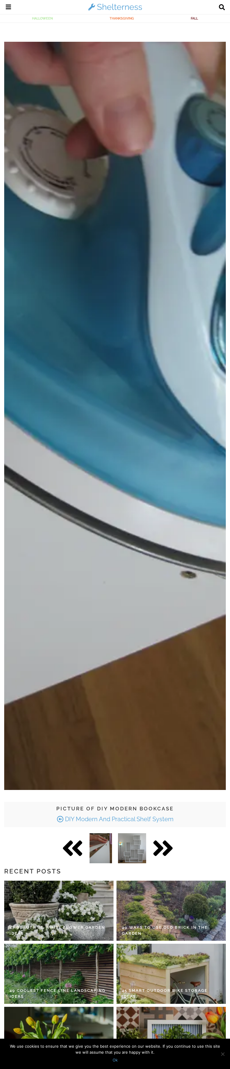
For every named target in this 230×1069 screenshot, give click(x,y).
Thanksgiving (122, 18)
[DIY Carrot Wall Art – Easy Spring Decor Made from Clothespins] (171, 1037)
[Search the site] (222, 8)
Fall (194, 18)
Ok (115, 1060)
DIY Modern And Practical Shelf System (118, 819)
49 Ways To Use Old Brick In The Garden (165, 930)
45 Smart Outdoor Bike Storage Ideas (165, 993)
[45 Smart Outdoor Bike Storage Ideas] (171, 974)
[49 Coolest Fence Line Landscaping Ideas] (59, 974)
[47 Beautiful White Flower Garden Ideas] (59, 911)
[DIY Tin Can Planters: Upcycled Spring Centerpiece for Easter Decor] (59, 1037)
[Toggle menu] (8, 7)
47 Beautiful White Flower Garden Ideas (57, 930)
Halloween (42, 18)
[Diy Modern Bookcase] (101, 848)
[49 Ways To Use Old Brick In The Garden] (171, 911)
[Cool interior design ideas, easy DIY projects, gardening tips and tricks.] (115, 10)
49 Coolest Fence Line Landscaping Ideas (57, 993)
